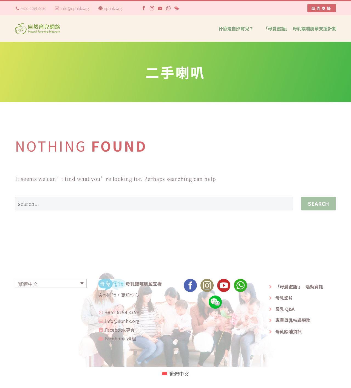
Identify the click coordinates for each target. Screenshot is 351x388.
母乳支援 (321, 8)
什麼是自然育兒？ (236, 28)
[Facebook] (144, 8)
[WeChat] (176, 8)
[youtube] (223, 287)
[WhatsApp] (168, 8)
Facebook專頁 (120, 329)
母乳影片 (284, 297)
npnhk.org (113, 8)
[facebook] (190, 287)
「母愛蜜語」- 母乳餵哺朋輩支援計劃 (300, 28)
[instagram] (207, 287)
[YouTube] (160, 8)
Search (318, 203)
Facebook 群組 (120, 338)
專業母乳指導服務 (292, 320)
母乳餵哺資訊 (288, 331)
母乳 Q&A (285, 309)
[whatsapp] (240, 287)
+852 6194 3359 (33, 8)
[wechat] (215, 304)
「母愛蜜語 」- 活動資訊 (299, 286)
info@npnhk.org (75, 8)
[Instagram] (152, 8)
